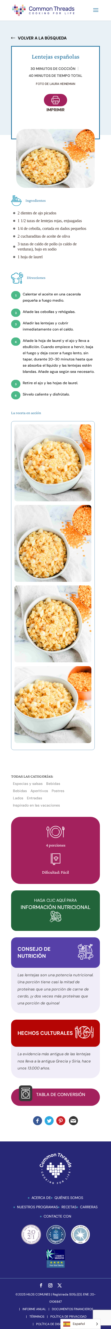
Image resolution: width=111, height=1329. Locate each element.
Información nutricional (56, 904)
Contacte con (57, 1216)
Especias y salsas (28, 783)
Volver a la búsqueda (42, 38)
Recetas (68, 1207)
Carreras (89, 1207)
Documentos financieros (72, 1309)
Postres (58, 790)
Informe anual (34, 1309)
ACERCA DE (41, 1197)
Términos (36, 1317)
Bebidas (53, 783)
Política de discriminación (58, 1324)
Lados (18, 798)
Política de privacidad (68, 1317)
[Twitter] (60, 1285)
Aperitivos (39, 790)
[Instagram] (50, 1285)
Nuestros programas (37, 1207)
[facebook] (41, 1285)
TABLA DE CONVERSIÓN (60, 1094)
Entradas (34, 798)
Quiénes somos (68, 1197)
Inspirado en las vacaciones (36, 805)
